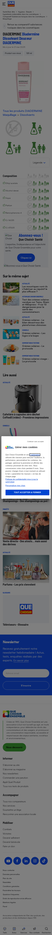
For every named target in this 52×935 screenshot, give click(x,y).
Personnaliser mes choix (15, 486)
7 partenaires (35, 455)
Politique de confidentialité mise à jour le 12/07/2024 (21, 480)
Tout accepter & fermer (27, 492)
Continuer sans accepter (35, 441)
